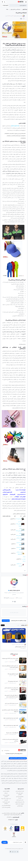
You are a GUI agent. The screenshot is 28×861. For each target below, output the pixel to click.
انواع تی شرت (23, 496)
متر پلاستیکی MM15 (18, 544)
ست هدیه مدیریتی (21, 494)
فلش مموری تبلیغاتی (7, 492)
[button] (26, 2)
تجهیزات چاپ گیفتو (20, 804)
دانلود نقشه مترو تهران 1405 (13, 681)
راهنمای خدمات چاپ (6, 807)
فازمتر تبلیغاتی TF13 (18, 529)
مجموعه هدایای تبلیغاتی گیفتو (19, 499)
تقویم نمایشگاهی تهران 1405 (13, 673)
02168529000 (6, 750)
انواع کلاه (17, 496)
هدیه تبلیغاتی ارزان (20, 791)
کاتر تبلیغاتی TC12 (18, 539)
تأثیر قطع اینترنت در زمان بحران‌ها (12, 732)
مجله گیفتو (25, 9)
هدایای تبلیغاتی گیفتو (18, 15)
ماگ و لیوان (5, 494)
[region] (14, 10)
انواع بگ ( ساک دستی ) (21, 490)
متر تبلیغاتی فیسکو (19, 565)
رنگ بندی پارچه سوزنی (19, 802)
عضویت (4, 842)
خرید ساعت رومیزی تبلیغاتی (20, 646)
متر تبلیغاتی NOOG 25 (19, 553)
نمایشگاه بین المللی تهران (15, 9)
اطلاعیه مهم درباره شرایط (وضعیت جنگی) (11, 725)
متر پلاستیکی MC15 (18, 548)
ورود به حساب (6, 620)
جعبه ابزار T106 (18, 519)
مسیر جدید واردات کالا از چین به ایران (11, 703)
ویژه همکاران (19, 806)
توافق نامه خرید (6, 791)
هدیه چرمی (23, 492)
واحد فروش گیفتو (15, 125)
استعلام (6, 793)
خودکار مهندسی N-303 (23, 559)
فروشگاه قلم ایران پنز (6, 805)
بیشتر (18, 625)
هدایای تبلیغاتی (6, 630)
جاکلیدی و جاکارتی (7, 490)
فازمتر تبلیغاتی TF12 (18, 534)
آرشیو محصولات (5, 5)
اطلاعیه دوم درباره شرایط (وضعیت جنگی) (11, 718)
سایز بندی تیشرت (19, 800)
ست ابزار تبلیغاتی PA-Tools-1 (19, 524)
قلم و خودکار (12, 494)
